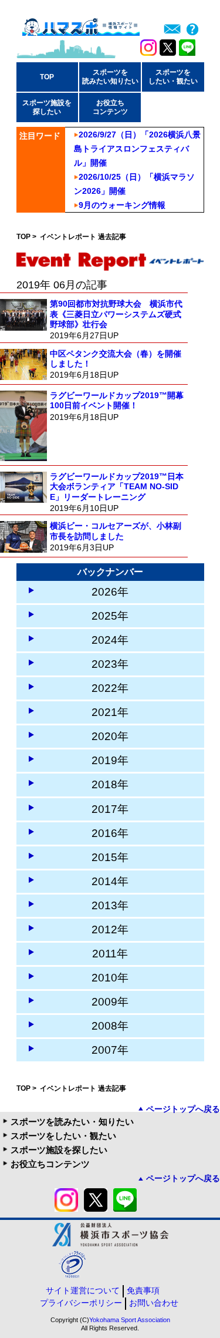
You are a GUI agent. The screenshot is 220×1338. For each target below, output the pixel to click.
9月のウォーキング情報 (122, 205)
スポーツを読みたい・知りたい (72, 1122)
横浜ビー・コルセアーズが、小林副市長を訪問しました (115, 530)
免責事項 (143, 1290)
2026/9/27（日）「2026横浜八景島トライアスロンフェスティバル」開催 (137, 148)
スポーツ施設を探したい (59, 1150)
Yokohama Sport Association (129, 1319)
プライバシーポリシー (81, 1302)
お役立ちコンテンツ (50, 1164)
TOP (47, 77)
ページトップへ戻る (183, 1109)
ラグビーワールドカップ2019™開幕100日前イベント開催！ (117, 400)
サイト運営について (83, 1290)
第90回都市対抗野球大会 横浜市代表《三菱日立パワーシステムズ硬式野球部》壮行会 (116, 314)
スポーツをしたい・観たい (63, 1136)
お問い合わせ (153, 1302)
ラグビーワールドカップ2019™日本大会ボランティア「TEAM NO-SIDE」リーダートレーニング (117, 487)
